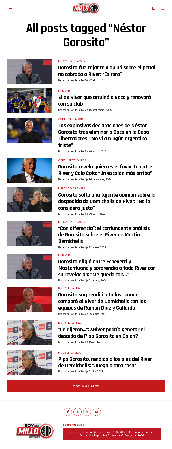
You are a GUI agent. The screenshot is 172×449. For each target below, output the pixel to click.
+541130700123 (117, 432)
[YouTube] (97, 412)
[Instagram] (87, 412)
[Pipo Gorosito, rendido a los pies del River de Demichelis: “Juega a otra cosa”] (29, 362)
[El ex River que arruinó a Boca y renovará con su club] (29, 100)
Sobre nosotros (73, 424)
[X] (77, 412)
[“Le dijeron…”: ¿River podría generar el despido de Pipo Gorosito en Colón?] (29, 332)
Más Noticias (86, 385)
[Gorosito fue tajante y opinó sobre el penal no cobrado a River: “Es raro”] (29, 71)
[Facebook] (68, 412)
